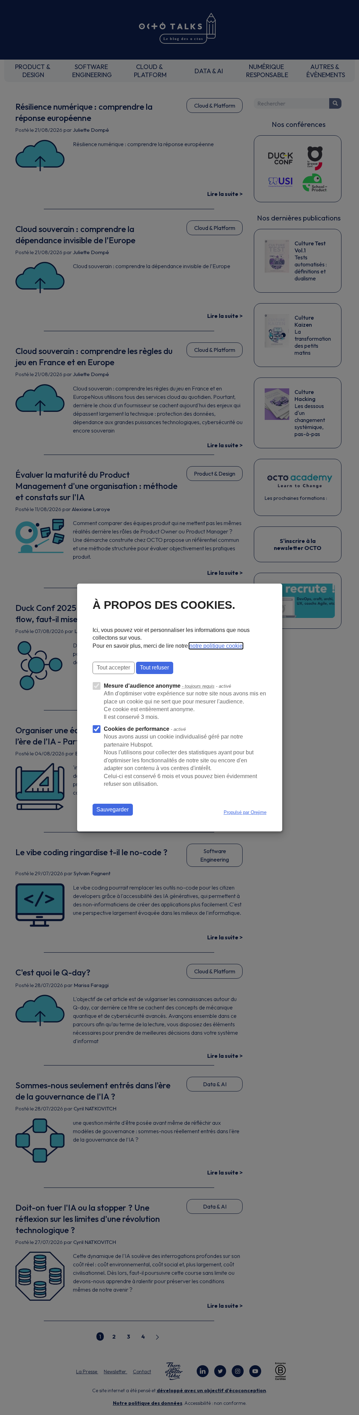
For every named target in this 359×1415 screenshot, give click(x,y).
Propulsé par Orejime (245, 812)
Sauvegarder (112, 809)
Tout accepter (113, 668)
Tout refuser (154, 668)
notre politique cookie (216, 646)
